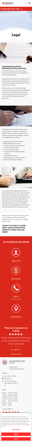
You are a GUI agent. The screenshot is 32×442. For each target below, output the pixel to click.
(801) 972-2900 (16, 299)
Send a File (16, 261)
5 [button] (20, 349)
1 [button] (12, 349)
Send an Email (7, 378)
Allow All (16, 439)
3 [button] (16, 349)
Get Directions (16, 317)
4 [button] (18, 349)
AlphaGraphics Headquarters (16, 369)
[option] (16, 340)
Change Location (13, 367)
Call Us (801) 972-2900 (10, 376)
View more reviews (16, 354)
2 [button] (14, 349)
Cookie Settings (16, 429)
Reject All (16, 434)
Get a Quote (16, 279)
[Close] (30, 414)
